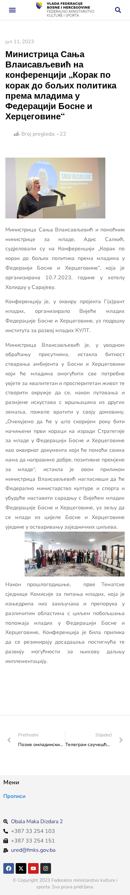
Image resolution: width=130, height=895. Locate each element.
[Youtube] (33, 868)
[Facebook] (8, 868)
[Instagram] (45, 868)
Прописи (14, 796)
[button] (12, 10)
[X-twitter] (21, 868)
